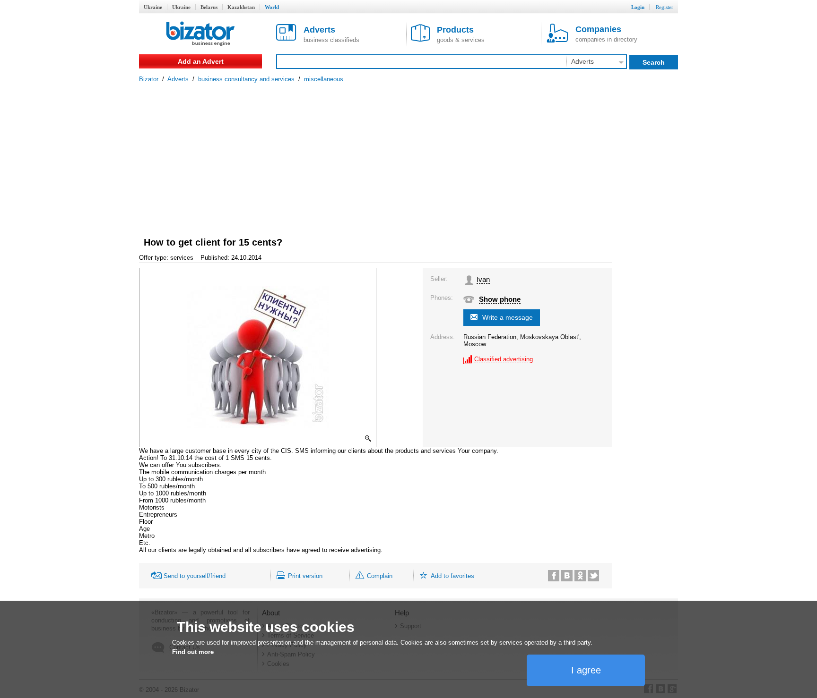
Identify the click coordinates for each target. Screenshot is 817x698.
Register (664, 7)
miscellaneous (323, 79)
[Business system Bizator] (200, 34)
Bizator (148, 79)
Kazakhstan (241, 7)
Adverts (178, 79)
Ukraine (153, 7)
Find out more (193, 651)
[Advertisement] (408, 153)
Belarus (208, 7)
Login (637, 7)
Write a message (507, 317)
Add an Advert (201, 61)
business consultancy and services (246, 79)
